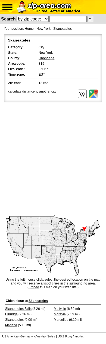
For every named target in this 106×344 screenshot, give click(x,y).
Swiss (51, 336)
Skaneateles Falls (18, 309)
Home (29, 29)
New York (43, 29)
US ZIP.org (65, 336)
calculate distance (21, 91)
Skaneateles (62, 29)
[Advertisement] (53, 159)
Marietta (11, 325)
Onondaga (46, 58)
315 (41, 64)
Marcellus (61, 320)
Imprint (78, 336)
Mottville (60, 309)
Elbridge (11, 314)
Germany (26, 336)
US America (10, 336)
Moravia (60, 314)
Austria (40, 336)
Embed (34, 287)
